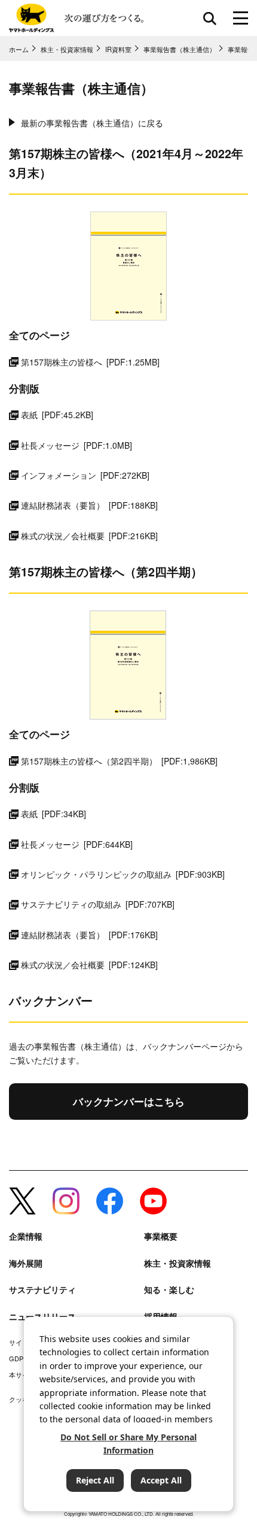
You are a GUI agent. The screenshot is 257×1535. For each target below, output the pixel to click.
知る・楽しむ (169, 1290)
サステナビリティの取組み (98, 904)
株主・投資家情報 (177, 1263)
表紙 (57, 415)
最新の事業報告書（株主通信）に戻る (92, 123)
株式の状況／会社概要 (89, 536)
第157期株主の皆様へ (90, 362)
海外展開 (25, 1263)
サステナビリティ (42, 1290)
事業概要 (161, 1236)
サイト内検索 (210, 18)
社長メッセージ (76, 445)
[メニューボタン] (240, 18)
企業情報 (25, 1236)
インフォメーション (85, 475)
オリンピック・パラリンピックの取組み (123, 874)
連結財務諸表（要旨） (89, 505)
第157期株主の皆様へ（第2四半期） (119, 761)
